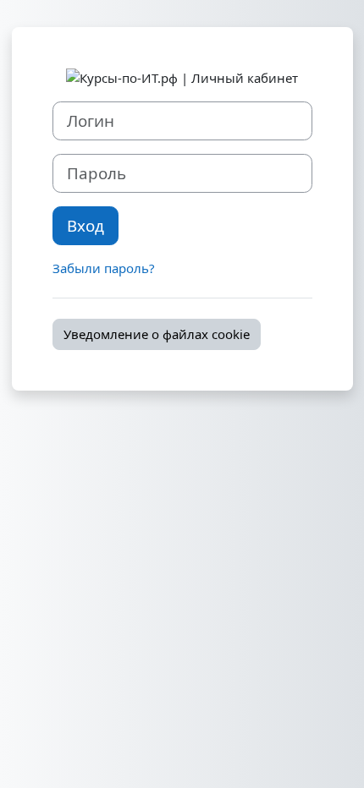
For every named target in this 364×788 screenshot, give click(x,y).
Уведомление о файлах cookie (156, 334)
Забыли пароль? (103, 268)
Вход (85, 225)
